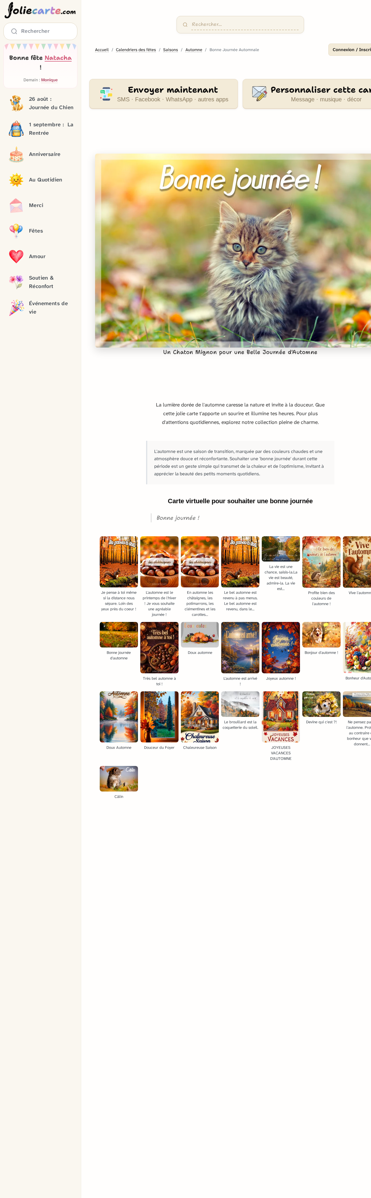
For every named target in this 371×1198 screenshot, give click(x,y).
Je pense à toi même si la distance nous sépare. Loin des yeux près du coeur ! (119, 600)
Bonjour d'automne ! (321, 652)
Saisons (170, 50)
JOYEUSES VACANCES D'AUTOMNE (281, 753)
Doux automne (200, 652)
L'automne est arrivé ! (240, 681)
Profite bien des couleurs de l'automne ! (321, 598)
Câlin (118, 796)
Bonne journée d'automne (119, 655)
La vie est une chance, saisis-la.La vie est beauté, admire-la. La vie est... (281, 577)
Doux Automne (118, 747)
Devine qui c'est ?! (321, 721)
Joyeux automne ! (281, 678)
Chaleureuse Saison (200, 747)
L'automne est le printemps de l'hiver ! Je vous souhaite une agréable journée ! (159, 603)
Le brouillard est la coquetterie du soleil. (240, 724)
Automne (194, 50)
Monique (49, 80)
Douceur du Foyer (159, 747)
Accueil (102, 50)
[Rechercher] (185, 25)
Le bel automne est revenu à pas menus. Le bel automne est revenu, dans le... (240, 600)
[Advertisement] (230, 134)
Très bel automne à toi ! (159, 681)
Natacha (58, 58)
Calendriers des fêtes (136, 50)
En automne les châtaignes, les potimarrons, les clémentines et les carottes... (200, 603)
